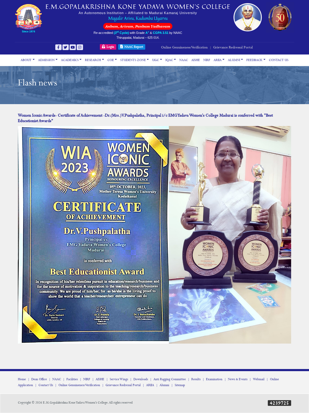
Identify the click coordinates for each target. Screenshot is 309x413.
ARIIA (150, 385)
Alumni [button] (234, 60)
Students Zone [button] (133, 60)
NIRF (206, 60)
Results (196, 379)
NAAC (183, 60)
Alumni (164, 385)
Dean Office (39, 379)
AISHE (195, 60)
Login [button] (110, 47)
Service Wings (119, 379)
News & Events (237, 379)
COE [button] (110, 60)
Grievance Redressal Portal (233, 47)
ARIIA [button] (218, 60)
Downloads (140, 379)
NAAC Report (133, 47)
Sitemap (180, 385)
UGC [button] (155, 60)
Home (22, 379)
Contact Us (278, 60)
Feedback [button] (254, 60)
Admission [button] (46, 60)
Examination (214, 379)
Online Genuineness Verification (184, 47)
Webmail (258, 379)
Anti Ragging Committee (169, 379)
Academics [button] (70, 60)
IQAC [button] (169, 60)
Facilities (72, 379)
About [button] (26, 60)
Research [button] (93, 60)
